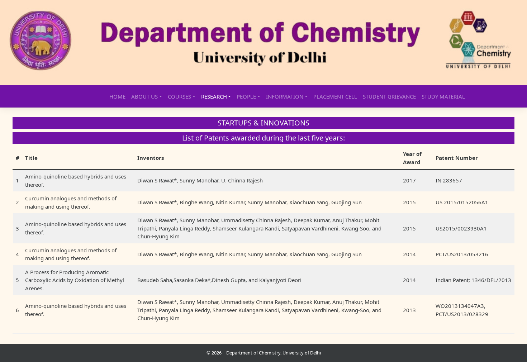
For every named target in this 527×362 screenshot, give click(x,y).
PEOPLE (246, 96)
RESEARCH (214, 96)
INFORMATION (284, 96)
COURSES (179, 96)
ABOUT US (144, 96)
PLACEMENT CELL (335, 96)
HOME (117, 96)
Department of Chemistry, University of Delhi (273, 352)
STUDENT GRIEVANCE (389, 96)
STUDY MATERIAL (443, 96)
